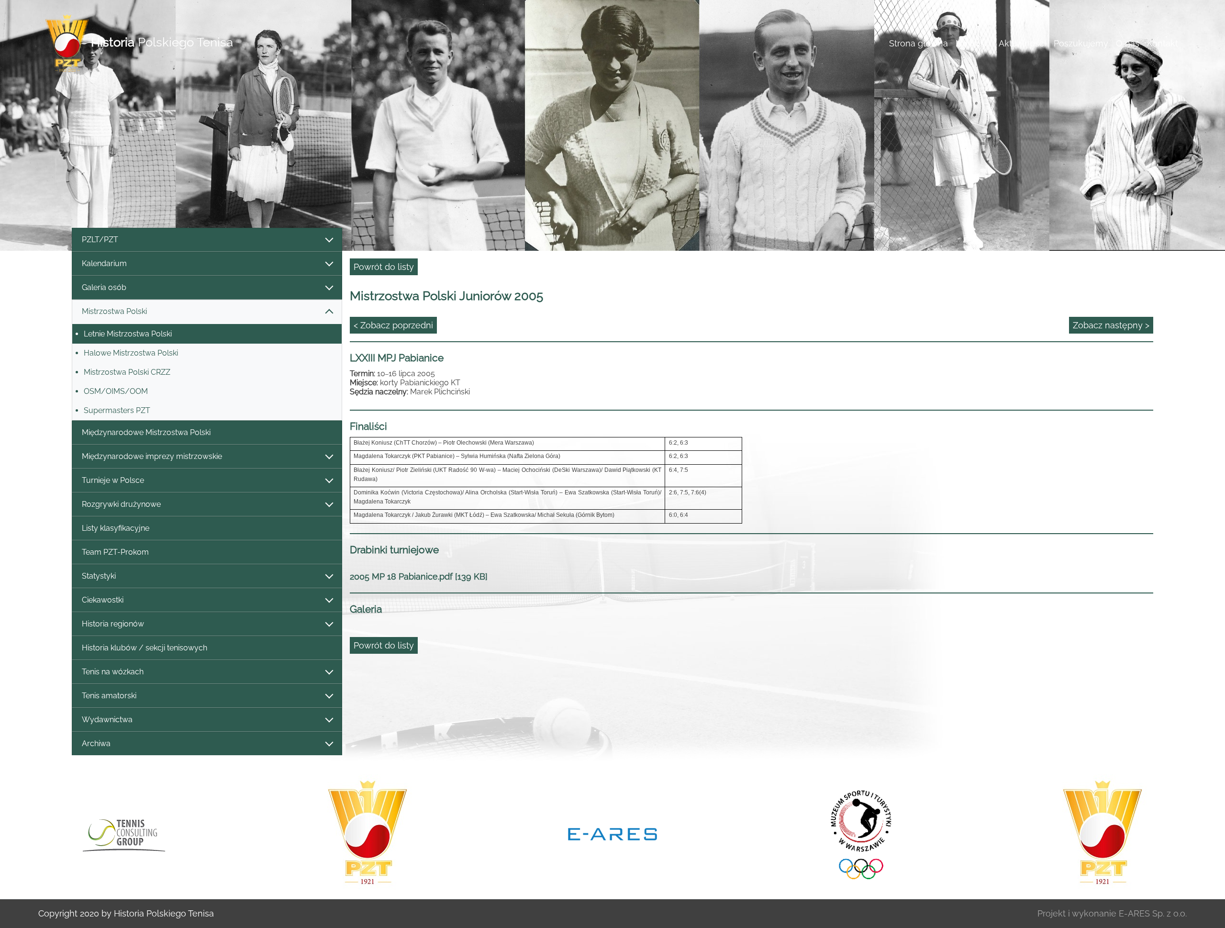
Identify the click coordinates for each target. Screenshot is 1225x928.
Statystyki (99, 576)
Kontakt (1162, 43)
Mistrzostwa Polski (114, 311)
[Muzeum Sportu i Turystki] (857, 833)
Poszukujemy (1081, 43)
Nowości (973, 43)
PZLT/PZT (100, 239)
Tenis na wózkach (113, 671)
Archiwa (96, 743)
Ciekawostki (102, 599)
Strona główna (918, 43)
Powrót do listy (384, 267)
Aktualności (1022, 43)
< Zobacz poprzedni (393, 325)
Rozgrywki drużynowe (121, 504)
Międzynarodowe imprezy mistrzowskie (152, 456)
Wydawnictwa (107, 719)
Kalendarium (104, 263)
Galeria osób (104, 287)
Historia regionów (113, 623)
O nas (1127, 43)
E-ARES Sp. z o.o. (1153, 913)
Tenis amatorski (109, 695)
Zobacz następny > (1111, 325)
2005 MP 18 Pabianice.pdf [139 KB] (419, 576)
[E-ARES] (612, 833)
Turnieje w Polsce (113, 480)
